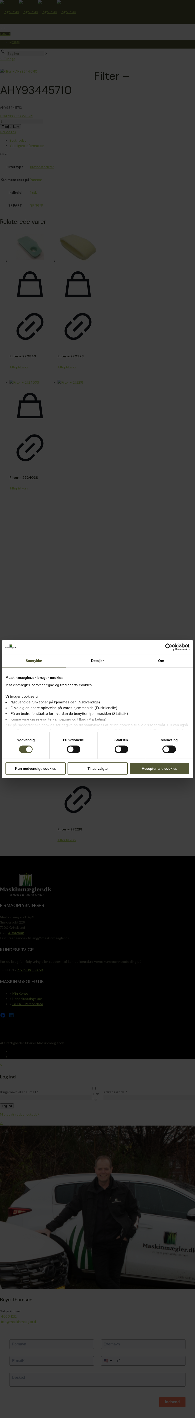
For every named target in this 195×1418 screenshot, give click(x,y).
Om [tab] (161, 660)
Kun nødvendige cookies (35, 768)
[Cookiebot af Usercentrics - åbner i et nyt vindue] (169, 646)
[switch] (73, 749)
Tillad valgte (97, 768)
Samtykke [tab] (34, 660)
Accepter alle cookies (159, 768)
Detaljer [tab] (97, 660)
